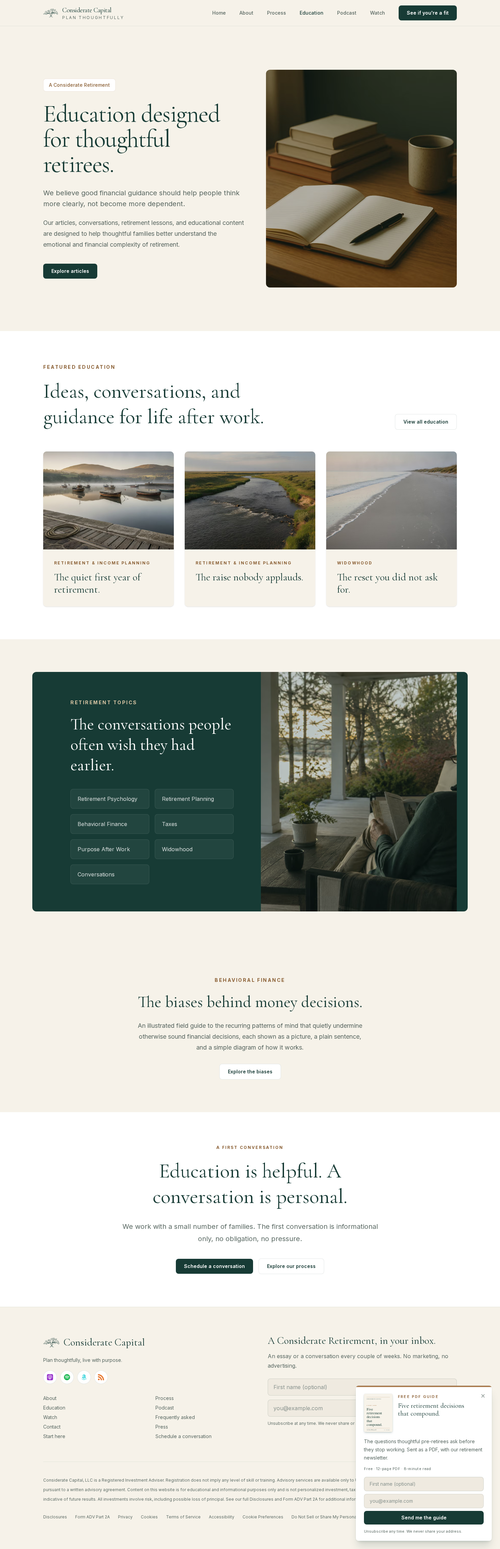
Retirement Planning (188, 798)
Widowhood (177, 849)
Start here (54, 1436)
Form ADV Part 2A (92, 1516)
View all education (425, 422)
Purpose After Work (104, 849)
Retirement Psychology (107, 798)
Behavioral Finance (102, 824)
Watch (377, 13)
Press (161, 1427)
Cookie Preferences (263, 1516)
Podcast (346, 13)
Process (276, 13)
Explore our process (291, 1266)
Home (219, 13)
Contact (52, 1427)
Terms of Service (183, 1516)
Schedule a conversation (214, 1266)
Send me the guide (424, 1517)
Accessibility (221, 1516)
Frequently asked (175, 1417)
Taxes (169, 824)
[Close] (483, 1396)
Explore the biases (250, 1071)
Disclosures (55, 1516)
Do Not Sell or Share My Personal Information (336, 1516)
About (246, 13)
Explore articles (70, 271)
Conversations (96, 874)
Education (311, 13)
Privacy (125, 1516)
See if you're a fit (428, 13)
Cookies (149, 1516)
